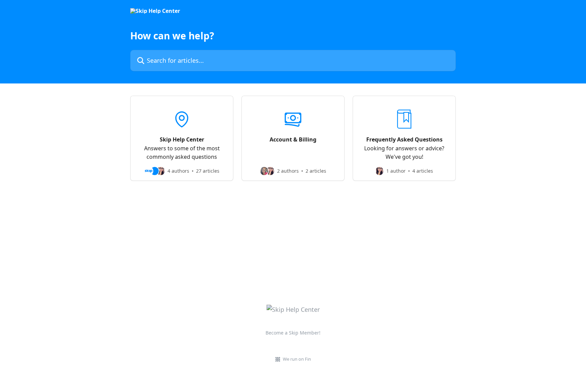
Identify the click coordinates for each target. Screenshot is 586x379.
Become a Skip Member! (293, 332)
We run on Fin (297, 359)
